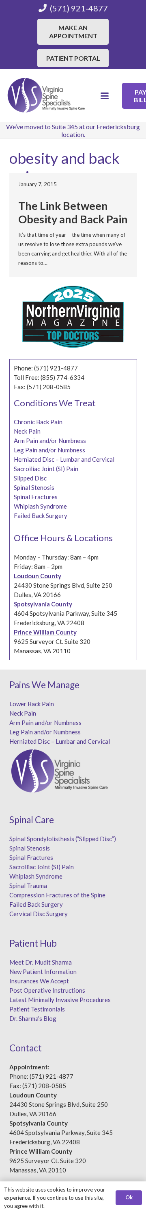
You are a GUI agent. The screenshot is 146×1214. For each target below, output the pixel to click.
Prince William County (45, 632)
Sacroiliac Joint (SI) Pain (46, 468)
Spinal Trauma (28, 885)
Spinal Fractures (36, 496)
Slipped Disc (30, 478)
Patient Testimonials (37, 1009)
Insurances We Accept (39, 981)
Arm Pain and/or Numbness (50, 440)
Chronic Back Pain (38, 421)
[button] (105, 96)
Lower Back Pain (31, 703)
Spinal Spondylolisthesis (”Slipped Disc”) (62, 838)
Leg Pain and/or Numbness (49, 450)
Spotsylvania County (43, 604)
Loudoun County (37, 575)
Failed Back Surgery (40, 515)
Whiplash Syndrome (40, 506)
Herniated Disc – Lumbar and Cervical (64, 459)
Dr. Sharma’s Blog (32, 1018)
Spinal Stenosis (34, 487)
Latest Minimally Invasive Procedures (60, 999)
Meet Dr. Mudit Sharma (40, 962)
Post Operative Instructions (47, 990)
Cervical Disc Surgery (38, 913)
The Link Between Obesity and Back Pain (73, 212)
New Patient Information (43, 971)
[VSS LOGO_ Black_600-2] (46, 96)
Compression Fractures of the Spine (57, 895)
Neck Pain (27, 431)
